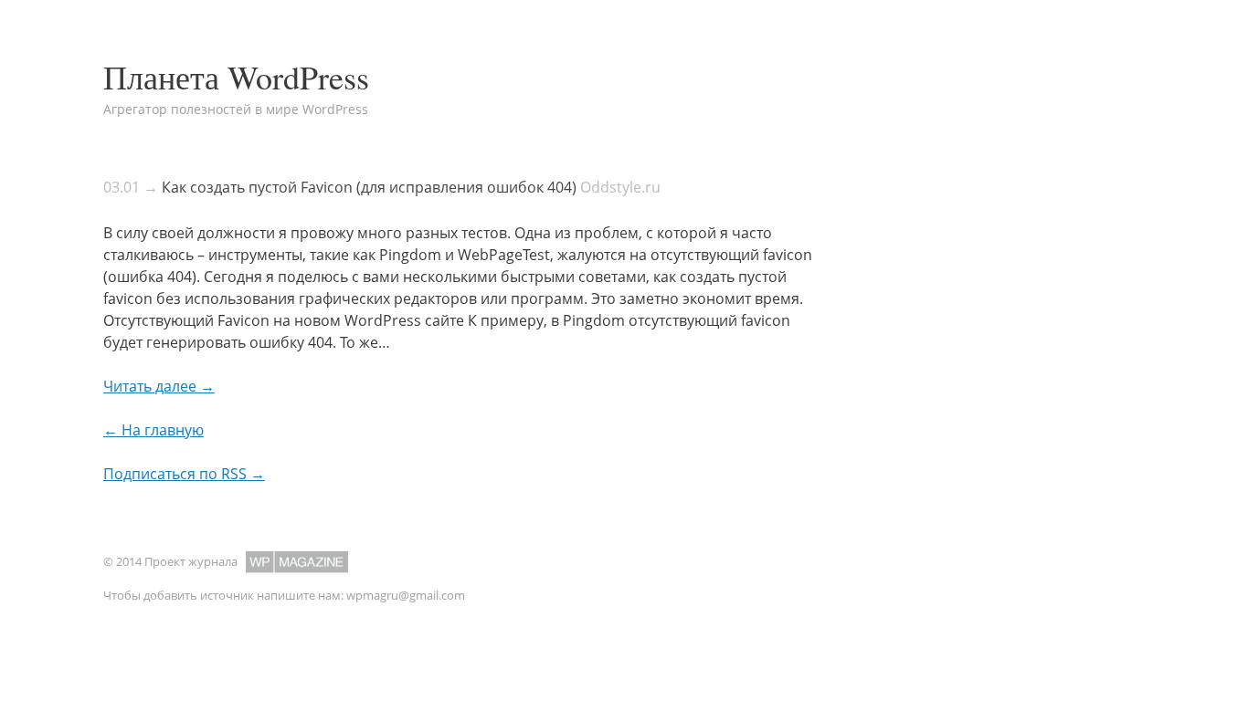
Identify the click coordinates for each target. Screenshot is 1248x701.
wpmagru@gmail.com (405, 595)
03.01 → (130, 187)
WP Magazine (297, 562)
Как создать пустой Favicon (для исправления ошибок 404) (369, 187)
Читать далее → (159, 386)
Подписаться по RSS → (184, 474)
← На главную (153, 430)
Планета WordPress (236, 77)
